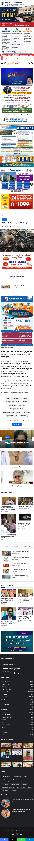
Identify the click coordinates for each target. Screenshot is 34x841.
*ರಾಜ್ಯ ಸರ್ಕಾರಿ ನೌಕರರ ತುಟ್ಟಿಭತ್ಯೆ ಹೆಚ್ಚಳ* (20, 557)
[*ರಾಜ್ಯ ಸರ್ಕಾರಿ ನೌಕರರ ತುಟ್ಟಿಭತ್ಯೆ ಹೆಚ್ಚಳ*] (6, 559)
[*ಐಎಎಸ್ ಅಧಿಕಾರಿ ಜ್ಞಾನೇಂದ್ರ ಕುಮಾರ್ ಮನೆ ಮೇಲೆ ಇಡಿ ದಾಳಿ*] (8, 613)
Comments (27, 546)
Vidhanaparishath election (12, 412)
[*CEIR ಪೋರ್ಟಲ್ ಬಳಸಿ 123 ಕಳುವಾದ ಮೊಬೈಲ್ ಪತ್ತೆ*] (5, 286)
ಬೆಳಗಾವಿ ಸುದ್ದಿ (24, 416)
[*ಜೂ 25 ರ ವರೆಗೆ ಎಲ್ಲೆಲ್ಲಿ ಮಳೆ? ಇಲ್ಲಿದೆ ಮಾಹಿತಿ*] (6, 577)
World (3, 727)
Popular (5, 546)
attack (25, 398)
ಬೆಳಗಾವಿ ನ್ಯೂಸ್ (14, 790)
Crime (5, 702)
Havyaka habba (5, 781)
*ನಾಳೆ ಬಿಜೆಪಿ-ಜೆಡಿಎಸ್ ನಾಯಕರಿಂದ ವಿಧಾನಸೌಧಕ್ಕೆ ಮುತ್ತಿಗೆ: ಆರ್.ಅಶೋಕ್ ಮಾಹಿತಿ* (8, 507)
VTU (18, 787)
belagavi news (5, 779)
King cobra (23, 781)
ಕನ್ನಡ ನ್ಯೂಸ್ (23, 787)
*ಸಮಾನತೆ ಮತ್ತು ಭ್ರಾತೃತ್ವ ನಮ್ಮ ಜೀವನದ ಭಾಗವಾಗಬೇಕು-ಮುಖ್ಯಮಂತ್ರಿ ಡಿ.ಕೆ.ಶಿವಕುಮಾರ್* (16, 442)
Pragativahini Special (7, 717)
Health (5, 694)
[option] (17, 439)
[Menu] (2, 63)
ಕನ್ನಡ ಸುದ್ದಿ (27, 412)
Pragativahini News (17, 409)
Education (6, 704)
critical (26, 402)
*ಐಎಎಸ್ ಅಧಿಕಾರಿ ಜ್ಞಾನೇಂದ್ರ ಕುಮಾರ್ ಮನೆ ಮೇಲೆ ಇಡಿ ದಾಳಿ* (17, 58)
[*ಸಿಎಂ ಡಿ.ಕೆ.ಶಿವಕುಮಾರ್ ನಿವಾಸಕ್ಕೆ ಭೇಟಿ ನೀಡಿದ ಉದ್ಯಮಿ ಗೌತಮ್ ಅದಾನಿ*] (8, 523)
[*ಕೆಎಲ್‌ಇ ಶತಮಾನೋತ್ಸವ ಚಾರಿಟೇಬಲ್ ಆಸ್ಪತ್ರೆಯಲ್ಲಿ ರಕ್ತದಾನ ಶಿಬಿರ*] (17, 764)
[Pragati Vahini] (13, 63)
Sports (4, 719)
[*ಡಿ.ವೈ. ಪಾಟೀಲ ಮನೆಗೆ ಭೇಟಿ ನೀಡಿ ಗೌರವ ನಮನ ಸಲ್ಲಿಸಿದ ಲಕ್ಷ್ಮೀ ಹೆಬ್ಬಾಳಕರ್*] (6, 764)
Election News (7, 714)
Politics (7, 437)
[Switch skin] (29, 63)
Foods (5, 730)
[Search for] (32, 63)
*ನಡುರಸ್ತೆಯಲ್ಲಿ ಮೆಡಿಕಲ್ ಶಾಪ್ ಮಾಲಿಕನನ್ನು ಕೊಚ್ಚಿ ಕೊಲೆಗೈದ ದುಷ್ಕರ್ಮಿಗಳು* (24, 525)
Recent (16, 546)
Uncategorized (6, 724)
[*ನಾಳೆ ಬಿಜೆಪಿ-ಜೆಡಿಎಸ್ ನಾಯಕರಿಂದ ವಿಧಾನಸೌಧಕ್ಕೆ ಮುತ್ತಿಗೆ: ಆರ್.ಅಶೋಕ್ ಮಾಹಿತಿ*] (8, 501)
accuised (16, 398)
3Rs (8, 398)
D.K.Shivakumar (26, 779)
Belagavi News (6, 681)
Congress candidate (13, 402)
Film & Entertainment (7, 689)
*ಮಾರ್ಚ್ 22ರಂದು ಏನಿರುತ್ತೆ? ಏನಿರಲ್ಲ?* (21, 563)
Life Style (4, 707)
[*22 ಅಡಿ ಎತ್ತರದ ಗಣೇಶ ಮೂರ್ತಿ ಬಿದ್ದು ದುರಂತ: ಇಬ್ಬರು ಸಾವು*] (25, 501)
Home (4, 216)
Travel (5, 735)
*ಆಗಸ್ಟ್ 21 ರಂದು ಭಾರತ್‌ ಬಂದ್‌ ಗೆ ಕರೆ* (20, 551)
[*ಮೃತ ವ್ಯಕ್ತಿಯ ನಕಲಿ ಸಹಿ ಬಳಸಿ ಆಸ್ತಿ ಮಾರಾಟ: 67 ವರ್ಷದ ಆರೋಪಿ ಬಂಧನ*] (28, 755)
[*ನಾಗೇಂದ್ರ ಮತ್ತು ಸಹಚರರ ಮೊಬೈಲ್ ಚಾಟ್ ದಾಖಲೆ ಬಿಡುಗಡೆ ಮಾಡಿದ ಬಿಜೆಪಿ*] (8, 593)
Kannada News (6, 691)
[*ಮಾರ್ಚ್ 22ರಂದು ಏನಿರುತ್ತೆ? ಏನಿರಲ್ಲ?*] (6, 565)
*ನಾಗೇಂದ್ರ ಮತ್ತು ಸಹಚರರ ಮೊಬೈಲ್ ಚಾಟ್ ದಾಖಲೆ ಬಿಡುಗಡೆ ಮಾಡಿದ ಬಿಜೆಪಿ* (8, 600)
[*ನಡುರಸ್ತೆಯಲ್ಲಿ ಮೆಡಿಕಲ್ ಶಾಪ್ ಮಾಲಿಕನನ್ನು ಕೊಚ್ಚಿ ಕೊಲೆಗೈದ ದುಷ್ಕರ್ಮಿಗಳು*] (25, 518)
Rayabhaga (24, 784)
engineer (13, 405)
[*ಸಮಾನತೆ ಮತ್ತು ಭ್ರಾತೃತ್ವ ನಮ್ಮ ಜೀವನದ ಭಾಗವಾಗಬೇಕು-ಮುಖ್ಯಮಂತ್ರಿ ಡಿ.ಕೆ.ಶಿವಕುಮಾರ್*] (25, 611)
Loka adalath (5, 784)
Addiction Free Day (6, 776)
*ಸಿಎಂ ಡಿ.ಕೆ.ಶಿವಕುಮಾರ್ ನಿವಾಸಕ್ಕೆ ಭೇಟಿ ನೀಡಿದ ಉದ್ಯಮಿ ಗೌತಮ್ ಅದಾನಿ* (8, 536)
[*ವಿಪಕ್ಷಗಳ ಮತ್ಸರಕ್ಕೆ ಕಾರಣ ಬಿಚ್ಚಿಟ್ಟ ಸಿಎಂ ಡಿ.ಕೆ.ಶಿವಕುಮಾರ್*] (25, 593)
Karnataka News (6, 697)
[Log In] (5, 63)
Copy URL (17, 424)
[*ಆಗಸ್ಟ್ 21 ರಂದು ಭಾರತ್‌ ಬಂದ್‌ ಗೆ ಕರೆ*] (6, 553)
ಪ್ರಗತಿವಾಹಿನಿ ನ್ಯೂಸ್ (12, 416)
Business (4, 686)
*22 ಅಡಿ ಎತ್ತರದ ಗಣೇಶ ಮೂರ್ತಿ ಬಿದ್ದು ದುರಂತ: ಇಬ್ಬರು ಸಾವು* (25, 507)
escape (22, 405)
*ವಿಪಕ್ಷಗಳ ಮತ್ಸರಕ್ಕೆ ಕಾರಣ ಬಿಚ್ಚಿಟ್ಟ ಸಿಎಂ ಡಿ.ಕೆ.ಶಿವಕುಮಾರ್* (25, 600)
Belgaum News (6, 684)
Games (5, 732)
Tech (3, 722)
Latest (8, 216)
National (4, 709)
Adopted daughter (17, 776)
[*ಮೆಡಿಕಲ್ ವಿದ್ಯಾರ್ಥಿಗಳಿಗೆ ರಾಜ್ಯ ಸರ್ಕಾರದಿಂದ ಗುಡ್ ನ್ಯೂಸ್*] (6, 571)
